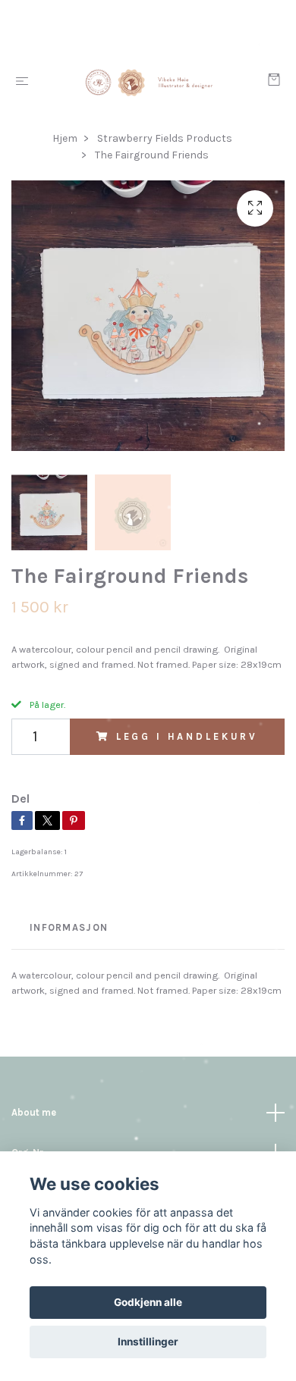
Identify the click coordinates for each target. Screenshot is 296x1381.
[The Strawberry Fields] (151, 82)
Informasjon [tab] (69, 927)
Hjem (64, 138)
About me (33, 1112)
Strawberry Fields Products (164, 138)
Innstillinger (148, 1342)
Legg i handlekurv (187, 736)
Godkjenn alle (148, 1302)
